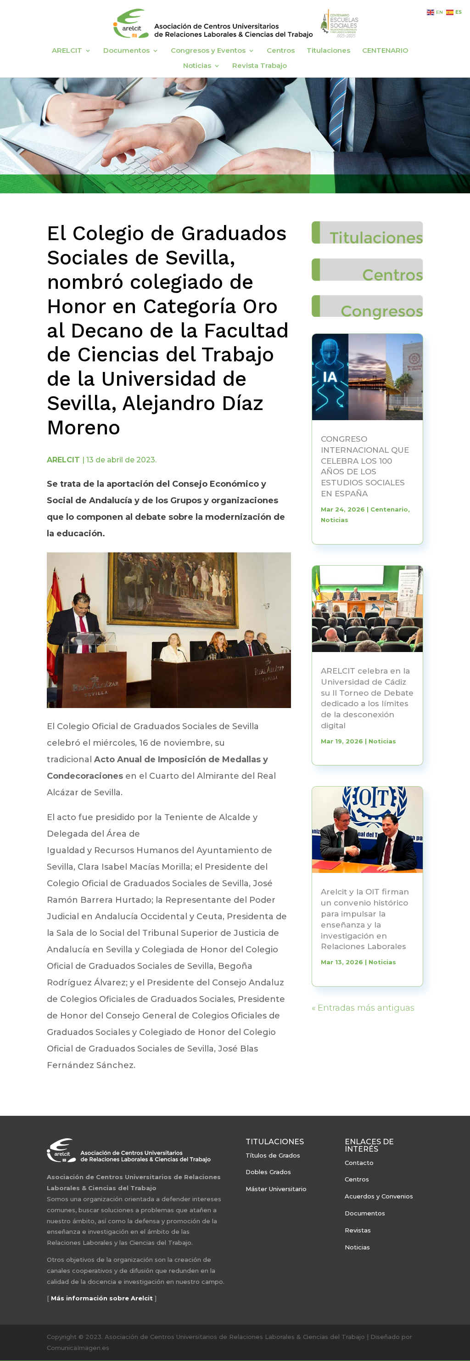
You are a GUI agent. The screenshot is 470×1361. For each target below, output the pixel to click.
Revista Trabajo (259, 66)
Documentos (126, 51)
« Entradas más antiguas (363, 1008)
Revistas (358, 1230)
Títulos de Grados (273, 1155)
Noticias (197, 66)
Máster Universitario (276, 1188)
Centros (281, 51)
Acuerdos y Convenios (379, 1196)
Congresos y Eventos (208, 51)
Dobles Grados (268, 1171)
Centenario (389, 509)
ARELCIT (67, 51)
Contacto (359, 1162)
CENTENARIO (385, 51)
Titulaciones (328, 51)
